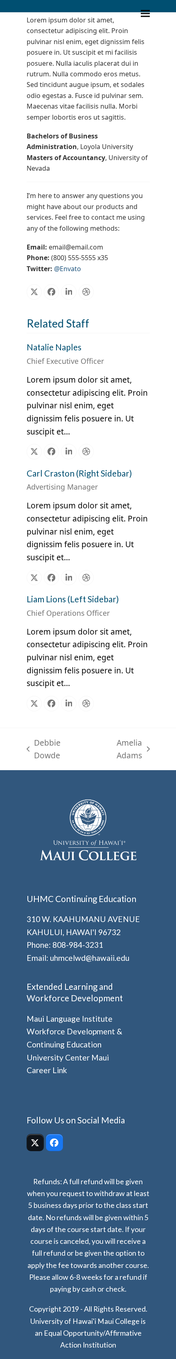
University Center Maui (68, 1057)
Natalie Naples (54, 347)
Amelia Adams (117, 749)
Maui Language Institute (70, 1018)
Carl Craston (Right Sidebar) (79, 473)
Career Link (47, 1070)
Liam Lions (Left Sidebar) (73, 599)
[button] (145, 13)
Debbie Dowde (44, 749)
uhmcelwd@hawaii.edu (89, 957)
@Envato (67, 268)
